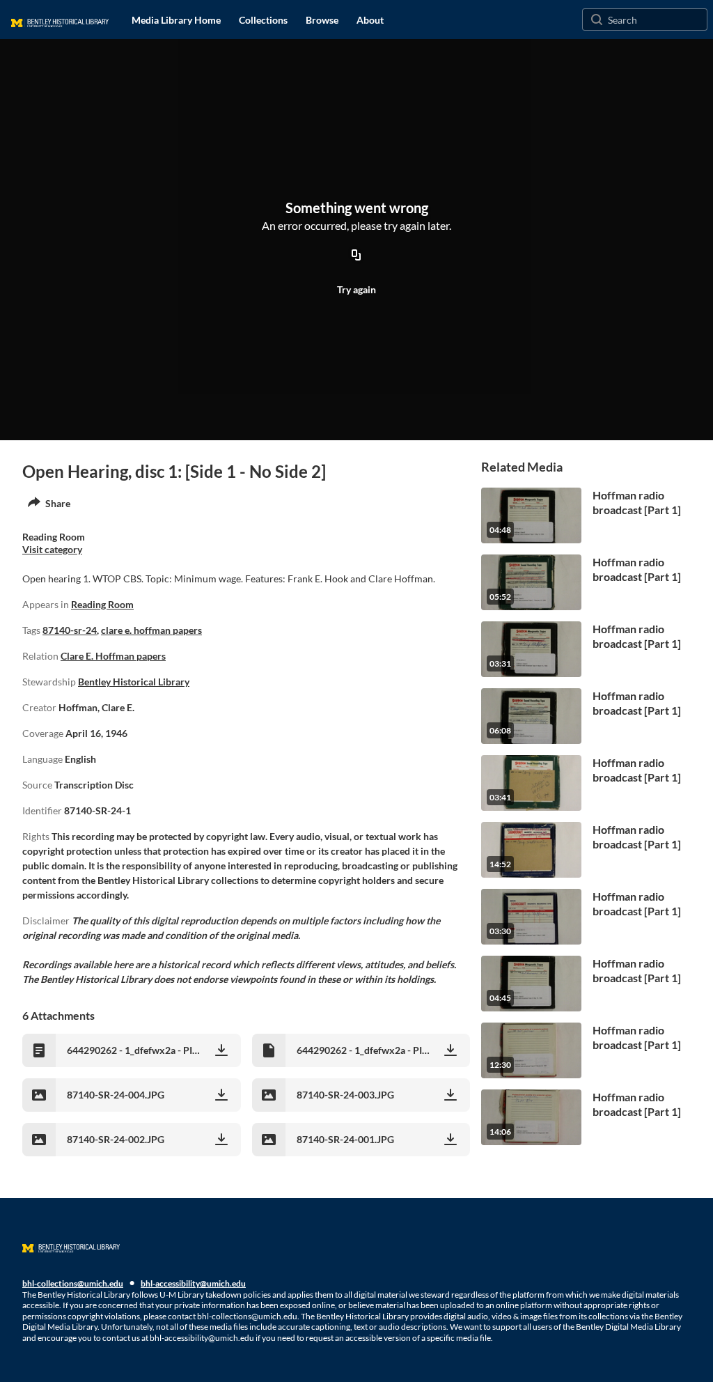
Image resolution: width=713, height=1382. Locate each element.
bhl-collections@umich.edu (72, 1283)
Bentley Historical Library (133, 682)
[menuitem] (176, 19)
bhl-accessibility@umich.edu (193, 1283)
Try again (356, 289)
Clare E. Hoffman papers (113, 656)
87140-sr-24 (69, 630)
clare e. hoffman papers (151, 630)
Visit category (52, 549)
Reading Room (102, 604)
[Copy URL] (356, 255)
